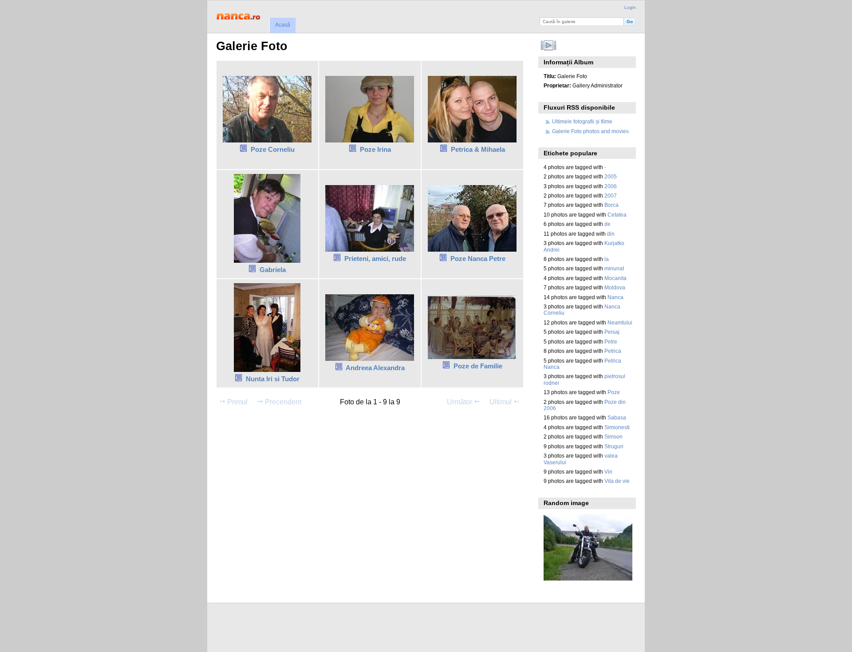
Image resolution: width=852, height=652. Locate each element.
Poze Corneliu (273, 149)
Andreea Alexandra (375, 367)
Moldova (614, 287)
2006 (610, 186)
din (611, 234)
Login (630, 7)
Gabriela (273, 269)
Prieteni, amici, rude (375, 258)
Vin (608, 471)
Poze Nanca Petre (477, 258)
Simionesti (617, 427)
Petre (610, 341)
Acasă (282, 25)
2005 (610, 176)
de (607, 224)
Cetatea (617, 214)
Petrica (612, 351)
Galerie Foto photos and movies (590, 131)
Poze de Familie (478, 366)
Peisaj (611, 332)
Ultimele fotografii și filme (582, 121)
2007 (610, 195)
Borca (611, 205)
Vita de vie (617, 481)
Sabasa (616, 417)
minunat (614, 268)
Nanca (615, 297)
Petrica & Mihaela (478, 149)
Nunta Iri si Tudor (273, 379)
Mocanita (615, 278)
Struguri (613, 446)
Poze (613, 392)
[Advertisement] (377, 437)
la (606, 259)
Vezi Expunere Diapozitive (548, 45)
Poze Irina (375, 149)
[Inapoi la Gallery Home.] (240, 15)
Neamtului (619, 322)
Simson (613, 436)
